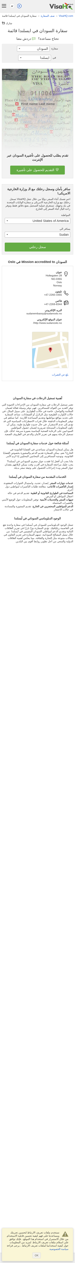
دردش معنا (23, 38)
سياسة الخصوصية (59, 1249)
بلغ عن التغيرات (60, 374)
